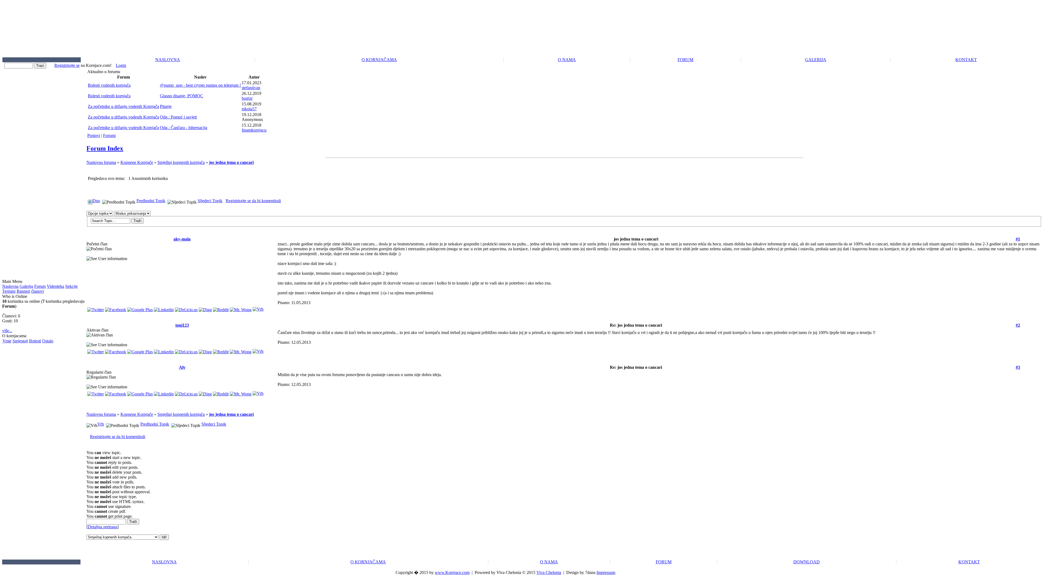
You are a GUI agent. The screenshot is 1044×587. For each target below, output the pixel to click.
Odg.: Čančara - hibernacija (183, 127)
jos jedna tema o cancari (231, 162)
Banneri (23, 291)
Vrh (100, 424)
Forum (40, 286)
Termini (8, 291)
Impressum (605, 572)
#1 (1018, 239)
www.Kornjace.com (452, 572)
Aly (182, 367)
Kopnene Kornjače (136, 162)
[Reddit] (221, 308)
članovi (37, 291)
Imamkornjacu (254, 130)
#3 (1018, 367)
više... (7, 330)
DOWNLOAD (806, 562)
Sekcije (71, 286)
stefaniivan (251, 87)
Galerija (26, 286)
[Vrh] (258, 307)
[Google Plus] (140, 308)
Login (121, 65)
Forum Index (104, 148)
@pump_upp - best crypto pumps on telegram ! (200, 85)
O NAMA (567, 59)
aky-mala (182, 239)
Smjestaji (20, 341)
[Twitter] (95, 308)
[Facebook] (115, 308)
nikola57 (249, 109)
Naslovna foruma (101, 162)
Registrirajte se (67, 65)
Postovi (93, 135)
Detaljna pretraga (102, 526)
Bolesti (35, 341)
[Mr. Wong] (240, 308)
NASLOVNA (167, 59)
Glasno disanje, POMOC (181, 95)
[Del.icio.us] (186, 308)
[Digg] (205, 308)
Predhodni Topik (150, 200)
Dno (96, 200)
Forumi (109, 135)
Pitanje (166, 106)
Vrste (6, 341)
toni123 (182, 325)
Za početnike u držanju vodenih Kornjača (123, 106)
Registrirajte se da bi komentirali (253, 200)
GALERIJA (815, 59)
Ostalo (47, 341)
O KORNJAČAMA (379, 59)
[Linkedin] (164, 308)
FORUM (685, 59)
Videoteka (55, 286)
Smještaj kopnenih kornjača (181, 162)
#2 (1018, 325)
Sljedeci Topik (210, 200)
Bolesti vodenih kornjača (109, 85)
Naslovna (10, 286)
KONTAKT (966, 59)
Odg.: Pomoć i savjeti (178, 117)
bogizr (247, 98)
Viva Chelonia (548, 572)
